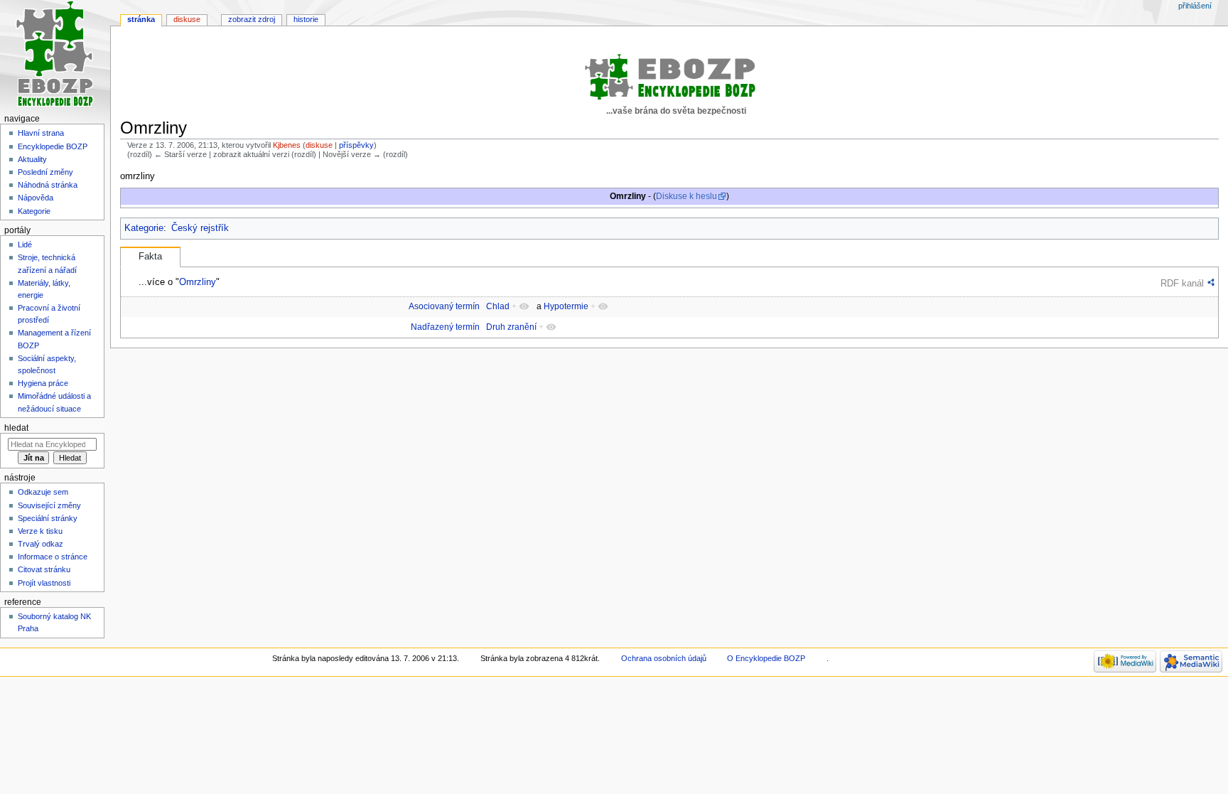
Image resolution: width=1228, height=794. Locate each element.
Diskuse (186, 19)
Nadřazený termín (445, 327)
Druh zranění (511, 327)
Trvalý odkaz (40, 544)
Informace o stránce (52, 556)
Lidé (25, 244)
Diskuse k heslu (686, 196)
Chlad (498, 306)
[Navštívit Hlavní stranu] (55, 55)
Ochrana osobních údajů (663, 658)
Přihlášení (1195, 5)
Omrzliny (197, 282)
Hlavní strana (41, 133)
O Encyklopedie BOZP (766, 658)
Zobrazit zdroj (251, 19)
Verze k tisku (40, 531)
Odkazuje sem (43, 492)
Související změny (49, 505)
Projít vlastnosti (44, 583)
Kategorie (143, 228)
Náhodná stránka (47, 185)
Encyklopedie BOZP (52, 146)
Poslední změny (45, 172)
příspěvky (356, 145)
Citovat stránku (44, 569)
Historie (305, 19)
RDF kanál (1182, 283)
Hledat (16, 428)
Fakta (150, 257)
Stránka (141, 19)
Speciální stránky (47, 518)
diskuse (319, 145)
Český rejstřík (200, 228)
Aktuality (32, 159)
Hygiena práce (43, 383)
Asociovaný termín (444, 306)
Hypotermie (566, 306)
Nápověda (35, 197)
